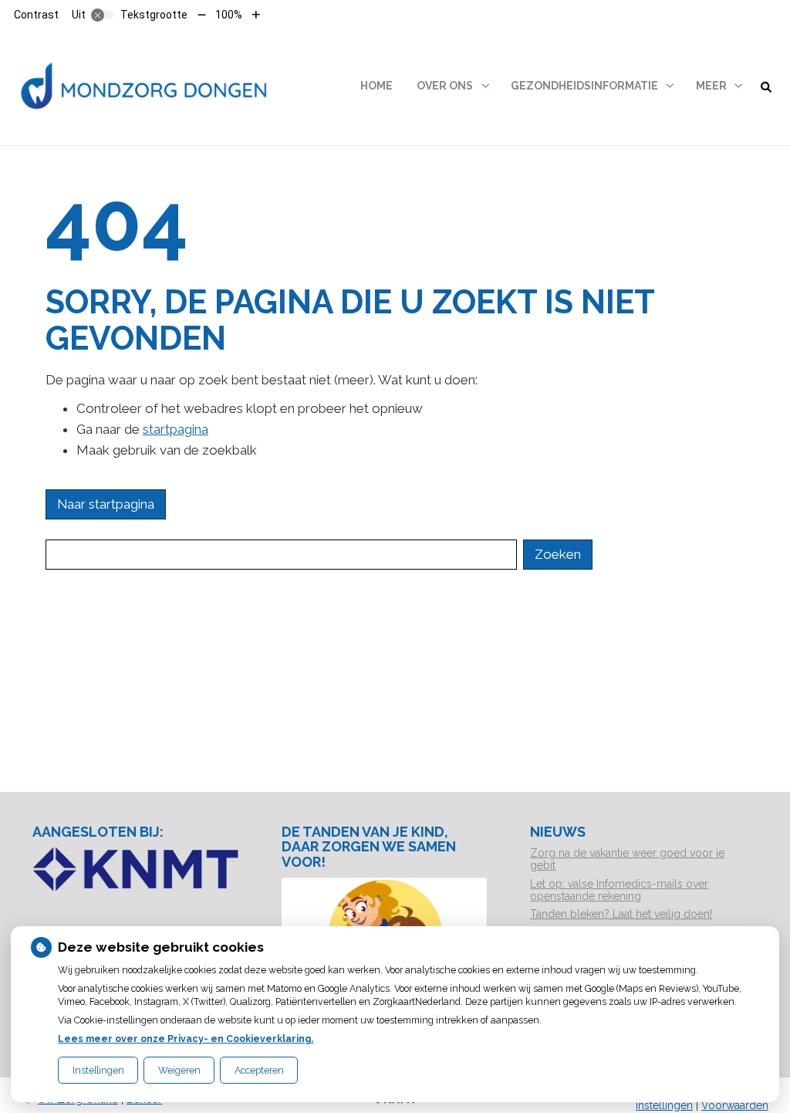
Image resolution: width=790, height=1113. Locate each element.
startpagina (175, 429)
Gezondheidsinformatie (584, 86)
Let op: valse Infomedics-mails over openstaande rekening (619, 890)
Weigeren (179, 1070)
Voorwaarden (734, 1105)
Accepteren (259, 1070)
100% (228, 14)
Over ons (445, 86)
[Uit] (102, 14)
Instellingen (98, 1070)
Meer (711, 86)
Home (376, 86)
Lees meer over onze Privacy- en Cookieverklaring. (185, 1038)
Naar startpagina (105, 504)
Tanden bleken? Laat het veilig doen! (621, 914)
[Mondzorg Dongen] (146, 86)
